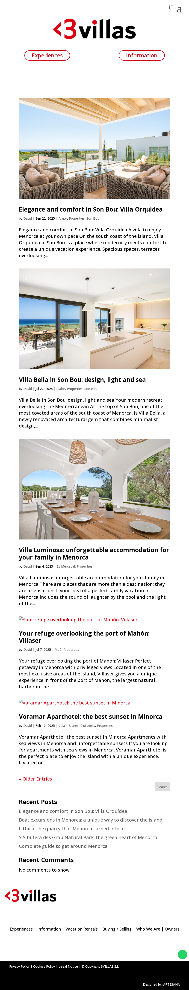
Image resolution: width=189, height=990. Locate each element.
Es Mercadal (66, 566)
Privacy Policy (19, 966)
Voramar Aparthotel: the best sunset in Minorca (90, 716)
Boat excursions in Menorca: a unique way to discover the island (90, 820)
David (27, 218)
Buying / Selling (117, 929)
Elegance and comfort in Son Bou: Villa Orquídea (91, 209)
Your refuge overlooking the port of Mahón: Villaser (84, 637)
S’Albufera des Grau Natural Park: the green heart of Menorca (88, 837)
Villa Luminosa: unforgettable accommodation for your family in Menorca (94, 553)
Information (49, 929)
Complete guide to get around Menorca (63, 846)
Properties (77, 218)
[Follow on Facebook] (154, 954)
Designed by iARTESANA (161, 984)
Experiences (21, 929)
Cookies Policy (44, 966)
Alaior (63, 218)
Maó (58, 649)
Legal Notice (68, 966)
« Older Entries (35, 779)
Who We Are (148, 929)
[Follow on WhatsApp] (182, 954)
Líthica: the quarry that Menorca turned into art (73, 828)
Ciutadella (87, 725)
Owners (172, 929)
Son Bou (92, 218)
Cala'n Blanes (69, 725)
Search (162, 787)
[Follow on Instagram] (163, 954)
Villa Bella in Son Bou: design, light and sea (82, 379)
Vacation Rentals (81, 929)
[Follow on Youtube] (172, 954)
